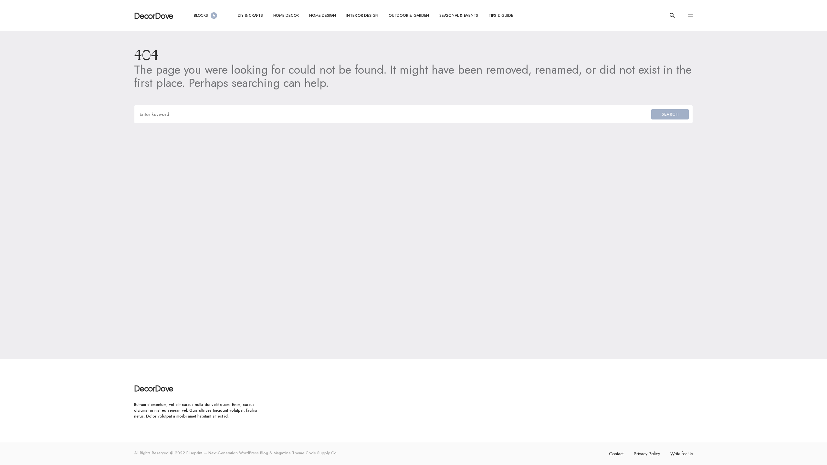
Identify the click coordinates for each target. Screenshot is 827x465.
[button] (672, 15)
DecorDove (153, 15)
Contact (616, 453)
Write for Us (681, 453)
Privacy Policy (647, 453)
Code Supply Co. (321, 453)
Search (670, 114)
